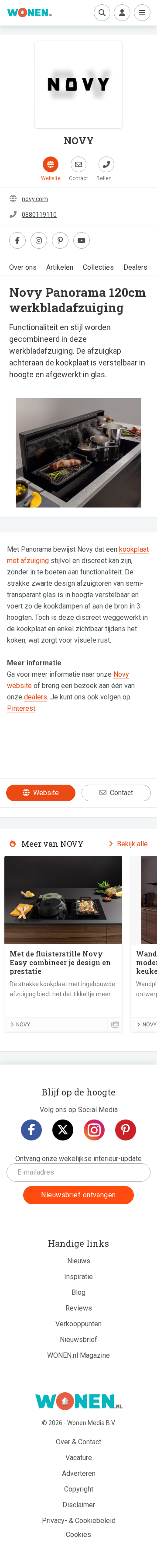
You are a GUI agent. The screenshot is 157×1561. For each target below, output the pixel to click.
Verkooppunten (78, 1324)
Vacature (78, 1457)
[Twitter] (62, 1129)
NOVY (23, 1025)
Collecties (98, 267)
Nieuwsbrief (78, 1339)
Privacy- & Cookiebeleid (79, 1520)
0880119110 (39, 214)
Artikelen (59, 267)
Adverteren (79, 1473)
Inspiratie (78, 1276)
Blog (78, 1292)
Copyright (78, 1489)
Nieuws (78, 1261)
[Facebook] (31, 1129)
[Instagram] (94, 1129)
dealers (35, 697)
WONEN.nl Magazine (78, 1355)
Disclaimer (78, 1505)
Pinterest (21, 708)
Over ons (23, 267)
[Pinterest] (125, 1129)
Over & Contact (78, 1442)
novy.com (35, 198)
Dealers (135, 267)
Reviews (78, 1308)
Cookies (78, 1534)
